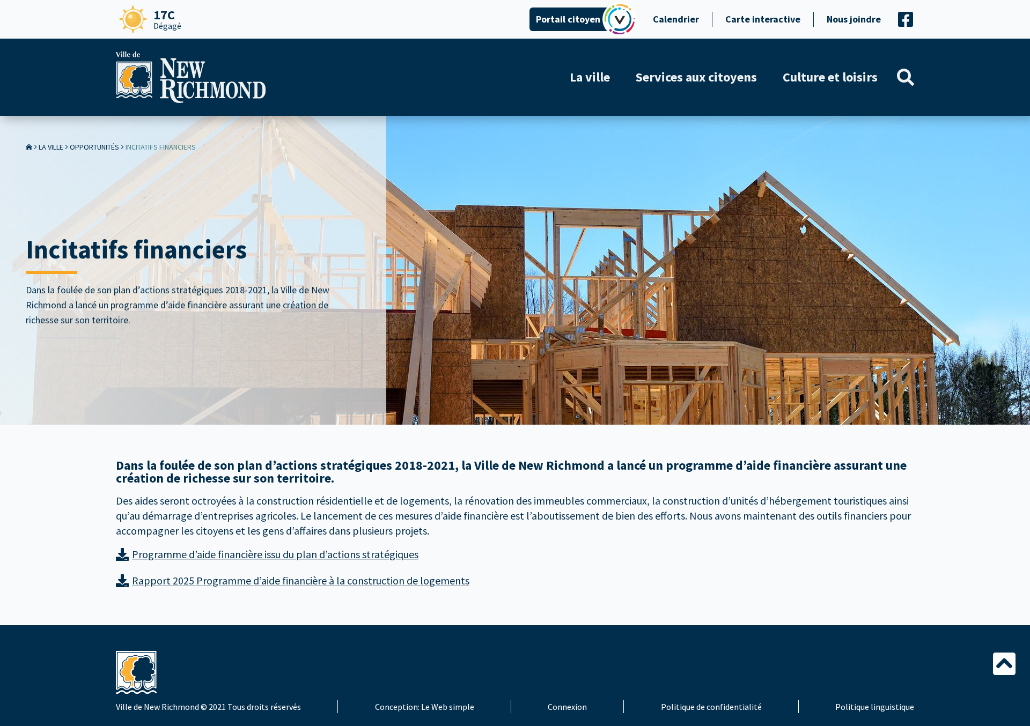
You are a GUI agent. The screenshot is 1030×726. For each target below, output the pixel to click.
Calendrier (676, 19)
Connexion (567, 706)
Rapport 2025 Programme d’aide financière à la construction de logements (300, 580)
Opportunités (94, 147)
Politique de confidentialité (711, 706)
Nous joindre (854, 19)
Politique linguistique (874, 706)
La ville (51, 147)
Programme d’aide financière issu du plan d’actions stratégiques (275, 554)
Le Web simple (447, 706)
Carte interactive (762, 19)
